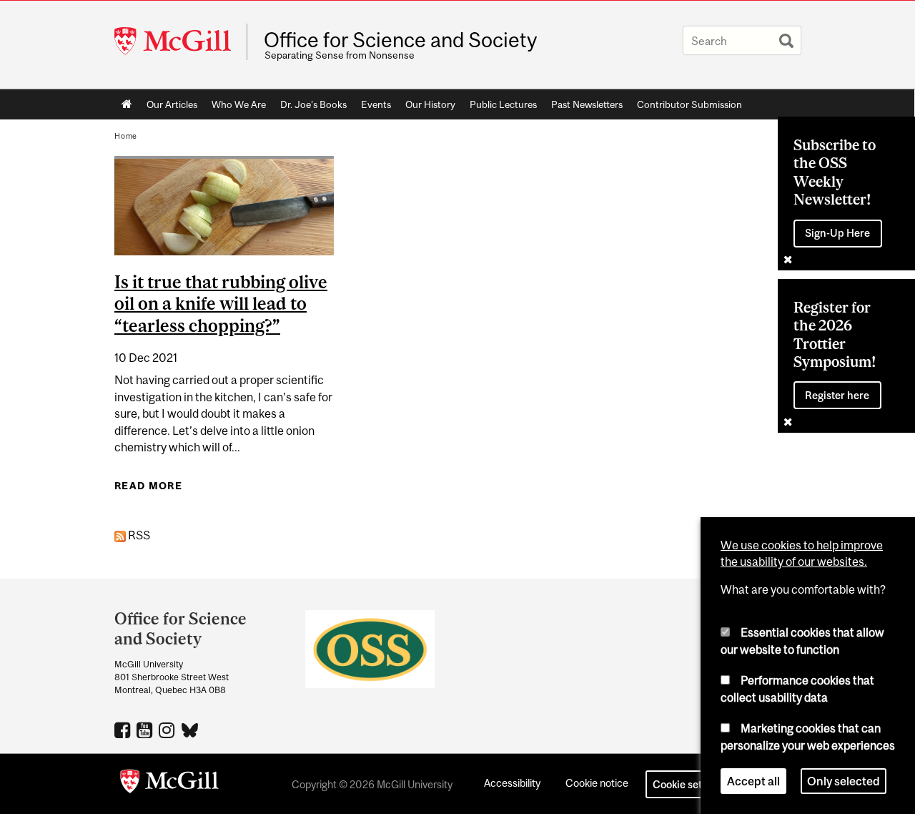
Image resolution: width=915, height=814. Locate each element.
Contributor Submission (689, 104)
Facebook (124, 729)
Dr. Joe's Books (313, 104)
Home (126, 104)
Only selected (843, 781)
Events (376, 104)
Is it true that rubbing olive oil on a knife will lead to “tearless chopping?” (220, 304)
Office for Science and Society (400, 40)
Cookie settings (689, 784)
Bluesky (190, 728)
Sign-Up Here (837, 233)
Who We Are (239, 104)
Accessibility (512, 783)
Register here (837, 395)
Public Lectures (503, 104)
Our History (430, 104)
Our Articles (172, 104)
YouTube (146, 729)
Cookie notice (596, 783)
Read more (148, 485)
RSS (138, 535)
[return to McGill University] (169, 784)
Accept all (753, 781)
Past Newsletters (587, 104)
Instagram (168, 729)
